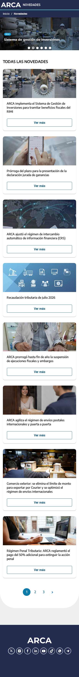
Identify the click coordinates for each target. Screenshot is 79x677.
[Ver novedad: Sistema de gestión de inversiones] (39, 33)
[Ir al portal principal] (11, 5)
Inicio (6, 13)
